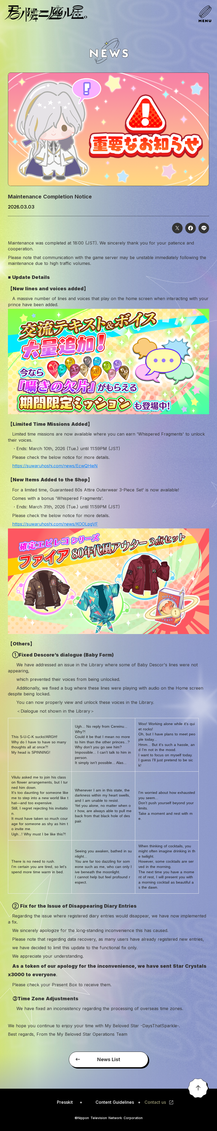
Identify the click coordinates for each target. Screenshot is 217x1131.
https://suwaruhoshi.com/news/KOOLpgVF (55, 524)
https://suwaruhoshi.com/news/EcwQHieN (55, 465)
